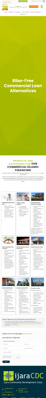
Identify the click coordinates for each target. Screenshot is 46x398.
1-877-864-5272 (6, 1)
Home (5, 12)
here (36, 321)
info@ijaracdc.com (6, 2)
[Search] (44, 1)
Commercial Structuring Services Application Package (29, 324)
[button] (33, 6)
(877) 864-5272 (27, 334)
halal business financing (35, 173)
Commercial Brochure (15, 325)
